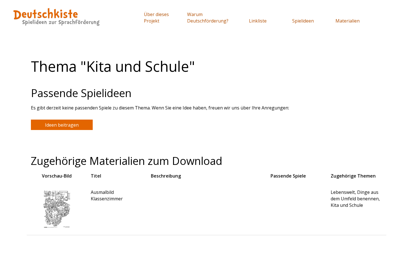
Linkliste (258, 21)
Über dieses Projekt (156, 17)
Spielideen (303, 21)
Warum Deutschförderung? (207, 17)
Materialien (347, 21)
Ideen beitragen (62, 125)
